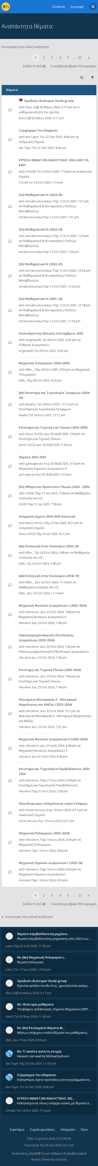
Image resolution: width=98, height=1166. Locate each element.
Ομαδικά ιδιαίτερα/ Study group (49, 101)
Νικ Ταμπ (32, 137)
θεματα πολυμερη (30, 962)
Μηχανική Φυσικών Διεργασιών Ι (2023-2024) (53, 605)
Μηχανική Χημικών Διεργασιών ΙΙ (43, 468)
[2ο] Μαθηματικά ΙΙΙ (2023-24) (40, 229)
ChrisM (30, 171)
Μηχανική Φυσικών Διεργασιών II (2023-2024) (53, 739)
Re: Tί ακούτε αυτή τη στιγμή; (39, 1051)
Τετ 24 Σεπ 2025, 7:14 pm (33, 1111)
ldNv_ (29, 369)
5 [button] (68, 58)
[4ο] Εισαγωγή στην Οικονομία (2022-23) (49, 546)
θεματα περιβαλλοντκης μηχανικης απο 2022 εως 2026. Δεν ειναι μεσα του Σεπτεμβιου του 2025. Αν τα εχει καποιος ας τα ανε (54, 938)
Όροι (84, 1130)
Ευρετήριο (17, 1130)
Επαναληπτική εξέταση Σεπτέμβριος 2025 (51, 333)
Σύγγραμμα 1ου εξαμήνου (38, 130)
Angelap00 (33, 340)
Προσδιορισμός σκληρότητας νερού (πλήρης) (53, 803)
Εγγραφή (77, 7)
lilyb (8, 1040)
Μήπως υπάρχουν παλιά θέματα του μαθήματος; (52, 1032)
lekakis (30, 404)
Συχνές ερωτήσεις (42, 1130)
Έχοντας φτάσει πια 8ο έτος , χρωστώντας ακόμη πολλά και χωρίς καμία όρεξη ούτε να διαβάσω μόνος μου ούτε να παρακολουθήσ (54, 985)
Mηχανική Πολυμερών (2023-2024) (44, 833)
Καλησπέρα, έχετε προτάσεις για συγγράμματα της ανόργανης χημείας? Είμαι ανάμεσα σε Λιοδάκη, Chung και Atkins (54, 1079)
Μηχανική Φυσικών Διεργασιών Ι (43, 617)
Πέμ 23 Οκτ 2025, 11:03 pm (38, 1064)
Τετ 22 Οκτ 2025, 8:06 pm (37, 1087)
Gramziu (61, 1159)
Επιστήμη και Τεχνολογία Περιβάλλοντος (48, 785)
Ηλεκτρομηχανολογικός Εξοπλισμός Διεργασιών (54, 651)
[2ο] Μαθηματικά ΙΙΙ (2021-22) (40, 299)
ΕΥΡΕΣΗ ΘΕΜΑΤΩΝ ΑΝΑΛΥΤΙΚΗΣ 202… (45, 1098)
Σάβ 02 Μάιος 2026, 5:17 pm (32, 993)
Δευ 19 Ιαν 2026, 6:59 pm (30, 1040)
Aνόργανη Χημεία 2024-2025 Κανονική (47, 516)
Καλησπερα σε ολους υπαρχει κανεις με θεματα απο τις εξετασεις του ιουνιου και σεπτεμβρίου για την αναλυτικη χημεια (54, 1103)
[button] (88, 57)
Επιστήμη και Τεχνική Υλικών (40, 439)
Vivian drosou (35, 810)
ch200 (29, 493)
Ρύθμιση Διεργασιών (34, 345)
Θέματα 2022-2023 (32, 457)
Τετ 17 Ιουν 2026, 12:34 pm (32, 970)
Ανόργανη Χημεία (31, 142)
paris (9, 946)
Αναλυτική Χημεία (32, 815)
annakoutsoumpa (38, 201)
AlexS (9, 1017)
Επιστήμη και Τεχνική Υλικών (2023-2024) (50, 670)
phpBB (33, 1154)
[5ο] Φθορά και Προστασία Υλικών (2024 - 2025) (54, 487)
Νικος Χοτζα (34, 434)
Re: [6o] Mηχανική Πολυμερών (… (41, 957)
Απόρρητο (67, 1130)
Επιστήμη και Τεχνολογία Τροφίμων (45, 409)
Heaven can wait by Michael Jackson (43, 1056)
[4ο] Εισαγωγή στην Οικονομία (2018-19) (49, 576)
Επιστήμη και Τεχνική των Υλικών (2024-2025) (53, 427)
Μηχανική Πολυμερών (35, 844)
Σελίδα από (34, 66)
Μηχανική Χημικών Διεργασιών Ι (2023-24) (50, 863)
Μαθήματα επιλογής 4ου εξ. (39, 587)
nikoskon (32, 612)
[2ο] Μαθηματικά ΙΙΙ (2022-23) (40, 264)
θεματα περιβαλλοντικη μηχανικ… (43, 934)
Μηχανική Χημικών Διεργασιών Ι (42, 874)
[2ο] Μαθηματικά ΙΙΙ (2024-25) (40, 195)
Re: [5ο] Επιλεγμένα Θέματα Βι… (41, 1028)
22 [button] (80, 58)
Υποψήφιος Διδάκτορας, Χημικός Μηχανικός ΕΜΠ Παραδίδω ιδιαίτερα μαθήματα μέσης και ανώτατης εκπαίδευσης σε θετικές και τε (54, 1009)
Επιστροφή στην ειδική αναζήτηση (25, 47)
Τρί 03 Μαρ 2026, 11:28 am (32, 1017)
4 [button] (60, 58)
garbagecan (34, 463)
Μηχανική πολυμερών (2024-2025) (44, 363)
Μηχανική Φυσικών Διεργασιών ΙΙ (43, 750)
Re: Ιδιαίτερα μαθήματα (35, 1004)
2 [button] (44, 58)
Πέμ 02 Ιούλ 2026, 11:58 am (32, 946)
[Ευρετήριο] (5, 6)
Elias (28, 107)
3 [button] (52, 58)
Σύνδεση (59, 7)
